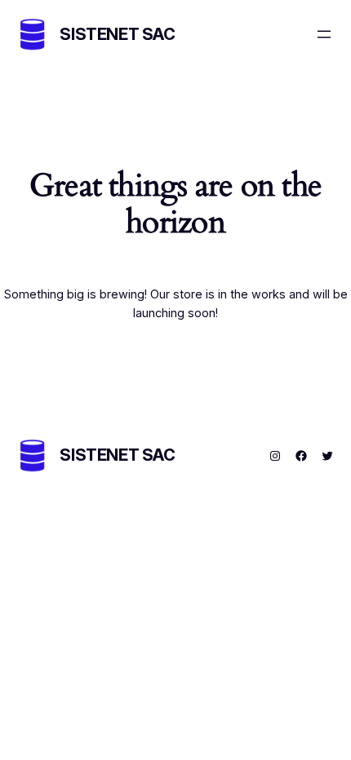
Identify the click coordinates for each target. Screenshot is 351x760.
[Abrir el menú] (324, 34)
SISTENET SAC (117, 34)
